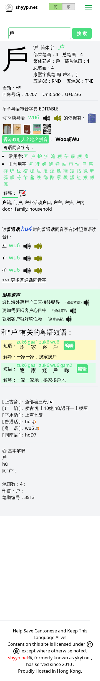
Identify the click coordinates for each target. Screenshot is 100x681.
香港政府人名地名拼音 (25, 139)
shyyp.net (18, 658)
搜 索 (82, 33)
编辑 (69, 345)
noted (79, 651)
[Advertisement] (50, 568)
